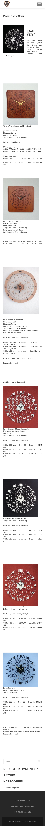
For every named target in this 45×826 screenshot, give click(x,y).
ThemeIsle (32, 821)
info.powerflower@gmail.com (22, 806)
